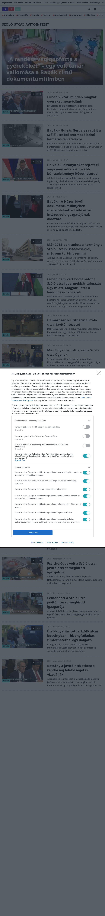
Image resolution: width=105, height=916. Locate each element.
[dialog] (52, 458)
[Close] (99, 374)
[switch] (86, 427)
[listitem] (52, 420)
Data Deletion (37, 542)
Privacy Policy (68, 542)
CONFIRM (33, 533)
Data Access (52, 542)
